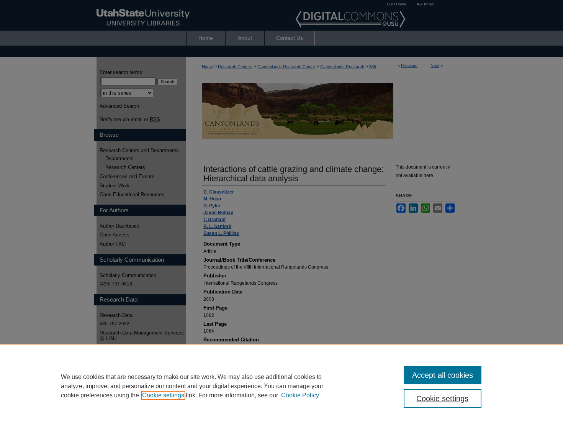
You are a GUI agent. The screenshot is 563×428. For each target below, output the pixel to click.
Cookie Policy (300, 395)
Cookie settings (163, 395)
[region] (281, 386)
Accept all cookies (442, 375)
